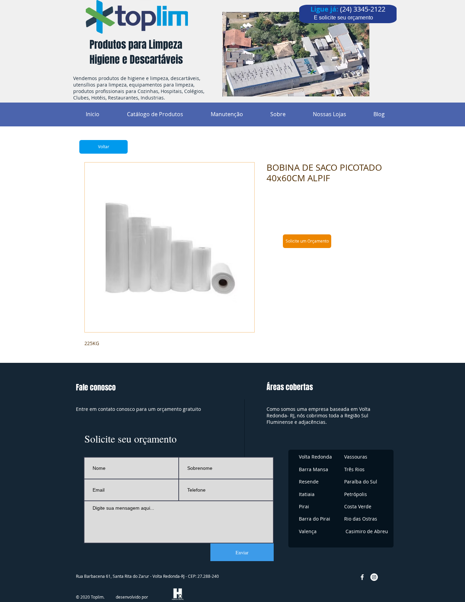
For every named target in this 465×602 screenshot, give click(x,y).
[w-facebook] (362, 577)
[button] (307, 241)
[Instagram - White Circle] (374, 577)
